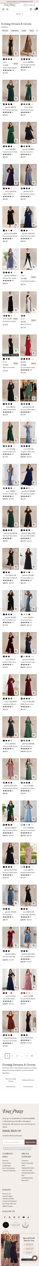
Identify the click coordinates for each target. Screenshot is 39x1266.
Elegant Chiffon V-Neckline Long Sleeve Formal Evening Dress (9, 194)
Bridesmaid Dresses (28, 1080)
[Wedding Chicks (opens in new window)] (5, 1225)
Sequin (24, 30)
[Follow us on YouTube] (23, 1217)
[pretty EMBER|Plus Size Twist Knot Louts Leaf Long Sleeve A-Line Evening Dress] (28, 133)
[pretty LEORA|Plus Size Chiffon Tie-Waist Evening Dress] (28, 559)
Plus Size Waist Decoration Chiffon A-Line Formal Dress (9, 915)
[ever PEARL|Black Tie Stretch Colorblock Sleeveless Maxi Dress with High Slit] (28, 302)
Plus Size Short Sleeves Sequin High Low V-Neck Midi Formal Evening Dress (28, 194)
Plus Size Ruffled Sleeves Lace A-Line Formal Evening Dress (28, 957)
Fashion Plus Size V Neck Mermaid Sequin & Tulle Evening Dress (28, 662)
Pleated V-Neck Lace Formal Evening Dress (9, 452)
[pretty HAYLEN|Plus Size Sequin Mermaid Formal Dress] (10, 769)
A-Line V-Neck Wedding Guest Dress (28, 915)
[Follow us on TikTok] (28, 1217)
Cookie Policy (6, 1165)
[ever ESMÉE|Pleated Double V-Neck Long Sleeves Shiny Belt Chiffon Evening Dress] (10, 133)
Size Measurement (27, 1178)
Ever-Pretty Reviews (8, 1168)
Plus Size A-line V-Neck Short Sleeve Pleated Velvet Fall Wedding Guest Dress (10, 1041)
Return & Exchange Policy (27, 1164)
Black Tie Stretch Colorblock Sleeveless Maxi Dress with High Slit (28, 324)
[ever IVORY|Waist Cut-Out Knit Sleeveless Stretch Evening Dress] (10, 345)
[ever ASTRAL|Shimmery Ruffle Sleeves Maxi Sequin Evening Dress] (10, 727)
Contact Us (25, 1160)
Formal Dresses (28, 1086)
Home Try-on (6, 1194)
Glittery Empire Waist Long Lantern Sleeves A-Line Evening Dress (10, 410)
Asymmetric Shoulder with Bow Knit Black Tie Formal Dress (10, 321)
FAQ (23, 1175)
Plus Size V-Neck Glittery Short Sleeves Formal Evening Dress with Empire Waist (10, 536)
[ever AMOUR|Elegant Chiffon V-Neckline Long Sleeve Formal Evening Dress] (10, 175)
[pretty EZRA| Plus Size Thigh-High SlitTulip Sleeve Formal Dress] (10, 937)
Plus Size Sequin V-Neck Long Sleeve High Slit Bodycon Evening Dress (10, 831)
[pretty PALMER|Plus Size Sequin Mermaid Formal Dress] (10, 217)
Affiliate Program (7, 1206)
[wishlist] (31, 9)
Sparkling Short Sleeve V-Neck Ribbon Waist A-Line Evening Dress (28, 788)
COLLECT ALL (28, 1259)
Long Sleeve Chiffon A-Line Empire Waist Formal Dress (10, 704)
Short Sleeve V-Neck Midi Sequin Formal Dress (10, 578)
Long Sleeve (14, 30)
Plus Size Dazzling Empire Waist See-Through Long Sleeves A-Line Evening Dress (10, 110)
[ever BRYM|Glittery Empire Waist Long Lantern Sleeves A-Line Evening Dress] (10, 390)
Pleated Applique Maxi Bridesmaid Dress (28, 873)
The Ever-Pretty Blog (8, 1170)
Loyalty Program (7, 1196)
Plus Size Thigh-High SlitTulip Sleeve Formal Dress (10, 957)
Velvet (31, 30)
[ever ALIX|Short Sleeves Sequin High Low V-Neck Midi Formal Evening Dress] (28, 91)
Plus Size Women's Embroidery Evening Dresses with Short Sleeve (27, 746)
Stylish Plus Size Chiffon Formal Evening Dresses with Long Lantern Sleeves (28, 236)
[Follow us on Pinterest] (19, 1217)
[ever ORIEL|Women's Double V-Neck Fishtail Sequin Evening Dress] (10, 475)
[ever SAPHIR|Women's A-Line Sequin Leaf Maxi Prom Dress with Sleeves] (28, 811)
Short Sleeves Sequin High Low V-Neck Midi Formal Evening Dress (27, 110)
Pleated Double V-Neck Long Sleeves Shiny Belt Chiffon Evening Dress (10, 152)
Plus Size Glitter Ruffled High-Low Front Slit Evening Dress (28, 536)
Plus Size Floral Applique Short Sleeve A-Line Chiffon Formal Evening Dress (28, 494)
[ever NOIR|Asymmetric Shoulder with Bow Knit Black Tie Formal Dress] (10, 302)
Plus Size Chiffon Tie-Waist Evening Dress (27, 578)
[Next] (31, 1055)
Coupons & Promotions (9, 1201)
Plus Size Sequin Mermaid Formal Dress (10, 236)
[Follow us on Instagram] (14, 1217)
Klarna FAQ (25, 1180)
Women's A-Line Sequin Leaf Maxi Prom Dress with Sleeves (28, 831)
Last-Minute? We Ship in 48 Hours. (19, 1)
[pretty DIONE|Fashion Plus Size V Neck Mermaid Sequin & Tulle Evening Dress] (28, 643)
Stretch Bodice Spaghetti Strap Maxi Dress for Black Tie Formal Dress (28, 281)
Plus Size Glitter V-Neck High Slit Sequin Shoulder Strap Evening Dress (28, 368)
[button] (16, 37)
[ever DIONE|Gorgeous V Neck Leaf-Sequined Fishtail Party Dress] (28, 433)
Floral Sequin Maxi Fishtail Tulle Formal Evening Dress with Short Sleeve (28, 620)
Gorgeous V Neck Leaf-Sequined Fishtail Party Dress (28, 452)
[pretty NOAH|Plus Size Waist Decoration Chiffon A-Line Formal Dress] (10, 895)
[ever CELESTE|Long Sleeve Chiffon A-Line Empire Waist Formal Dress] (10, 685)
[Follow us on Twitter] (9, 1217)
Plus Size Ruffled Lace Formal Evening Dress (9, 620)
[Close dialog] (37, 1235)
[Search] (7, 9)
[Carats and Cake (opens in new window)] (15, 1225)
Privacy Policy (6, 1163)
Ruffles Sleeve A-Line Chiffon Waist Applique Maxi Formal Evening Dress (28, 704)
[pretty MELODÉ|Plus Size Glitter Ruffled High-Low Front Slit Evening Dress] (28, 517)
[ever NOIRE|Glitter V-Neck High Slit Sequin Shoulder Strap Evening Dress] (10, 46)
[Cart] (35, 9)
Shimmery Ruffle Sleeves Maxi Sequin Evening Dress (10, 746)
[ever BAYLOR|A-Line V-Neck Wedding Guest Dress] (28, 895)
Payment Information (28, 1173)
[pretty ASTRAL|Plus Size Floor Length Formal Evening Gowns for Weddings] (10, 259)
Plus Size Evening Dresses (11, 1080)
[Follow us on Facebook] (4, 1217)
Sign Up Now (30, 1142)
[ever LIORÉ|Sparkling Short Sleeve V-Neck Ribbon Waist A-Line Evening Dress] (28, 769)
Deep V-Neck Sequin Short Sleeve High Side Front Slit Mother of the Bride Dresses (28, 1038)
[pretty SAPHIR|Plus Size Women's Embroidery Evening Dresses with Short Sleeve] (28, 727)
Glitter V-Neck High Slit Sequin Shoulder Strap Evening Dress (10, 68)
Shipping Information (28, 1168)
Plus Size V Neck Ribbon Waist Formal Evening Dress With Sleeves (28, 999)
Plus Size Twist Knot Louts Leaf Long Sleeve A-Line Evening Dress (28, 152)
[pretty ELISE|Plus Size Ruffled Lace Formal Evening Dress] (10, 601)
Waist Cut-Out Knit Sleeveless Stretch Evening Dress (8, 368)
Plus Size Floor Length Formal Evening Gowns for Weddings (10, 278)
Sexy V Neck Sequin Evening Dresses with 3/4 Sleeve (10, 999)
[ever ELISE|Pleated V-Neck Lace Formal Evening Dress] (10, 433)
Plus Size (5, 30)
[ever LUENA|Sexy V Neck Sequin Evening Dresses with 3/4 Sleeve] (10, 980)
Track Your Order (27, 1170)
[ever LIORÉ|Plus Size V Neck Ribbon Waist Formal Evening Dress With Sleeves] (28, 980)
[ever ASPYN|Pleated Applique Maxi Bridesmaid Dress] (28, 853)
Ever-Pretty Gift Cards (9, 1203)
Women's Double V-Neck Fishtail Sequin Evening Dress (10, 494)
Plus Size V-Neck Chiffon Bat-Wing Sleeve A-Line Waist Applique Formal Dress (28, 410)
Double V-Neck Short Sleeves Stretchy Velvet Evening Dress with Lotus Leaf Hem (10, 662)
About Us (5, 1160)
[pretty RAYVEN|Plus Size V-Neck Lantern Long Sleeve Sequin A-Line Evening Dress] (10, 853)
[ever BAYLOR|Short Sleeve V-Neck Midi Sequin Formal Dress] (10, 559)
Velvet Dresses (10, 1086)
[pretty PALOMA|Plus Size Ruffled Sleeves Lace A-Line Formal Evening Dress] (28, 937)
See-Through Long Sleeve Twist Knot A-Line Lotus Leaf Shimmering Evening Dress (28, 65)
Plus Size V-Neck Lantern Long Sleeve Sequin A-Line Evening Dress (10, 873)
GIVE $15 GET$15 (8, 1198)
